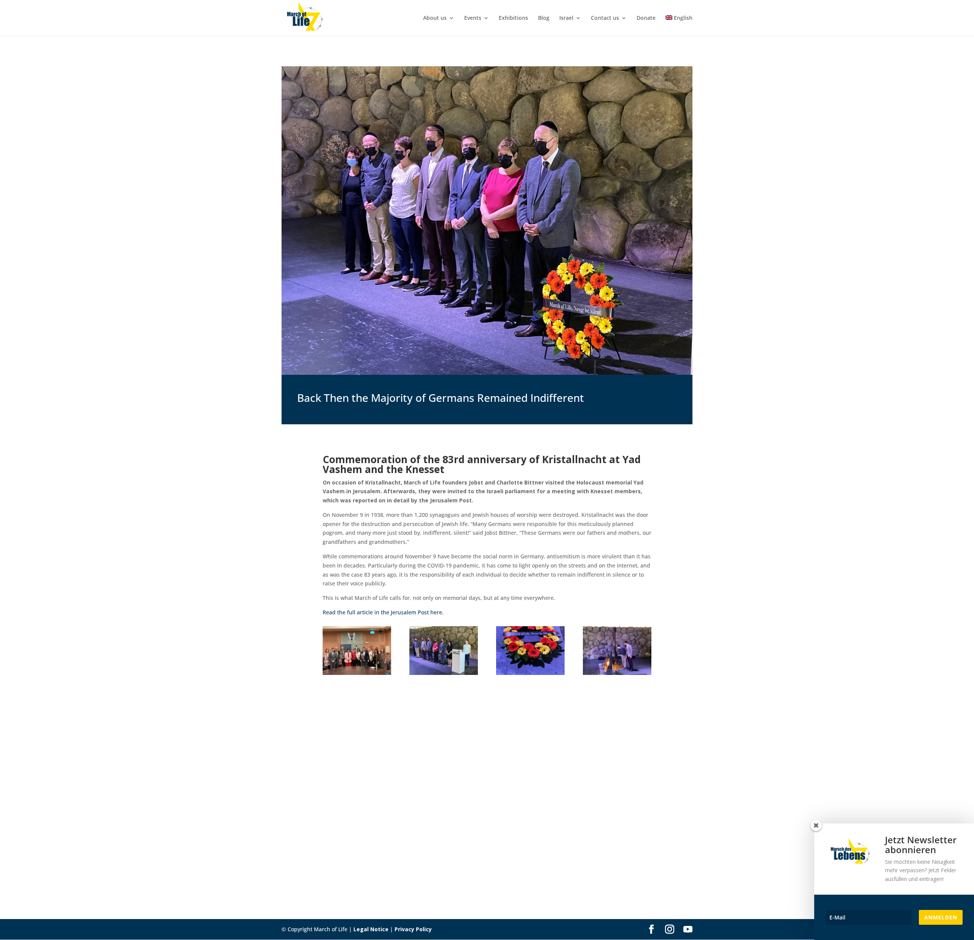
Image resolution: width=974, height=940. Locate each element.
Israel (566, 18)
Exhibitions (513, 18)
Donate (646, 18)
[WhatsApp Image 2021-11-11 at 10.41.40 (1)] (357, 672)
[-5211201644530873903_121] (530, 672)
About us (435, 18)
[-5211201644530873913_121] (617, 672)
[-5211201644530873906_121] (443, 672)
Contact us (605, 18)
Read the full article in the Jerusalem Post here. (383, 612)
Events (472, 18)
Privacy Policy (413, 929)
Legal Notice (370, 929)
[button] (16, 923)
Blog (543, 18)
